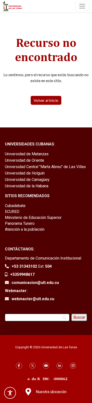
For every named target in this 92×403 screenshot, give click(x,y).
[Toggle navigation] (82, 6)
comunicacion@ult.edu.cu (35, 282)
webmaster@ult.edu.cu (33, 299)
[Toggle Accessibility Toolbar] (10, 392)
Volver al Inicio (46, 100)
